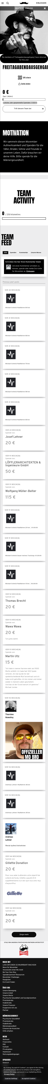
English (29, 8)
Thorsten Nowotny (9, 716)
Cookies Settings (11, 1079)
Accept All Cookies (28, 1079)
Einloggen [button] (41, 3)
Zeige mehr (24, 934)
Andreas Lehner (9, 838)
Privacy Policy (9, 1074)
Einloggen (30, 271)
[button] (2, 3)
